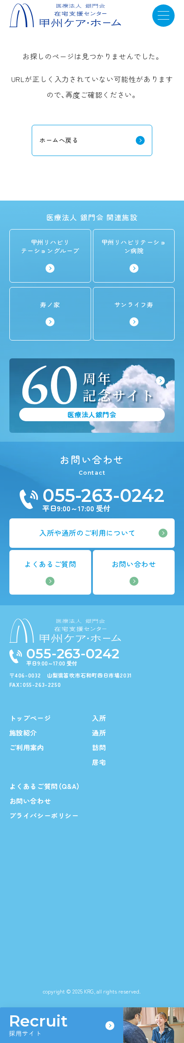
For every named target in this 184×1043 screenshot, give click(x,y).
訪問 (99, 747)
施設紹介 (23, 732)
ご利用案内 (26, 747)
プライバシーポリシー (44, 815)
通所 (99, 732)
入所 (99, 718)
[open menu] (163, 15)
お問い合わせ (30, 800)
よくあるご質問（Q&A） (44, 786)
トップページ (30, 718)
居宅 (99, 762)
